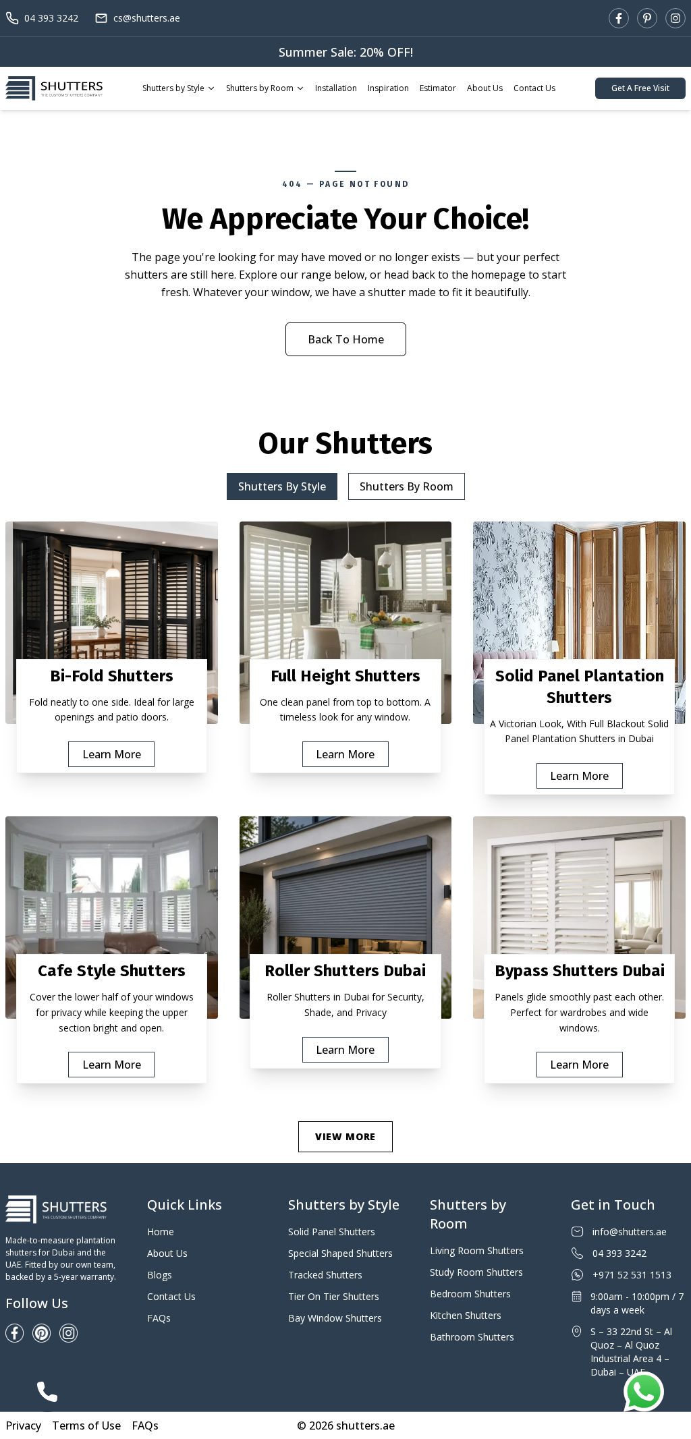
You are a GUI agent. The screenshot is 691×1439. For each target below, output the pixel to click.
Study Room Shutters (476, 1272)
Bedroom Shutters (470, 1293)
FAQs (159, 1317)
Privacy (23, 1425)
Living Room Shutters (477, 1250)
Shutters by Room (260, 88)
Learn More (111, 754)
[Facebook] (619, 18)
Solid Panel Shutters (331, 1231)
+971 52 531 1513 (631, 1274)
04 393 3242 (51, 17)
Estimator (438, 88)
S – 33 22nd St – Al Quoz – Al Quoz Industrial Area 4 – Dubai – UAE (631, 1351)
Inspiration (388, 88)
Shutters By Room (406, 486)
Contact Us (534, 88)
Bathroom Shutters (472, 1336)
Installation (336, 88)
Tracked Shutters (325, 1274)
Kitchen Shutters (465, 1315)
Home (160, 1231)
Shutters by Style (173, 88)
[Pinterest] (647, 18)
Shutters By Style (282, 486)
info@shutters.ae (629, 1231)
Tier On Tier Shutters (333, 1296)
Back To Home (346, 339)
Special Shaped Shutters (340, 1253)
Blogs (159, 1274)
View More (345, 1136)
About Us (485, 88)
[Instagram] (675, 18)
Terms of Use (86, 1425)
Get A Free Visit (640, 88)
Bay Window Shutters (335, 1317)
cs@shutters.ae (146, 17)
